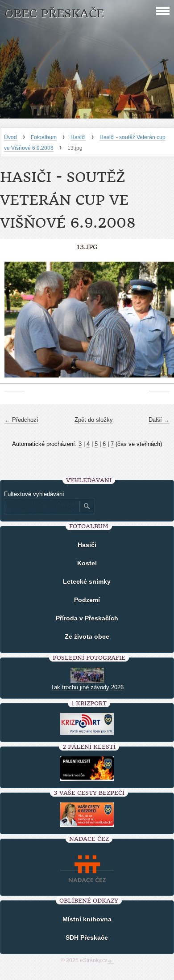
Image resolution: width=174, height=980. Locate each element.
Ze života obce (87, 636)
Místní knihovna (87, 919)
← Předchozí (21, 419)
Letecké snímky (87, 581)
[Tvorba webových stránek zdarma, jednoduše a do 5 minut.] (111, 961)
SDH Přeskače (87, 937)
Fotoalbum (44, 137)
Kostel (87, 563)
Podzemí (87, 599)
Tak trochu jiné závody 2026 (87, 687)
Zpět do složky (94, 419)
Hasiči (78, 137)
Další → (159, 419)
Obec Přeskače (54, 14)
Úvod (10, 137)
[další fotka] (159, 324)
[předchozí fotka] (14, 324)
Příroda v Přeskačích (87, 618)
